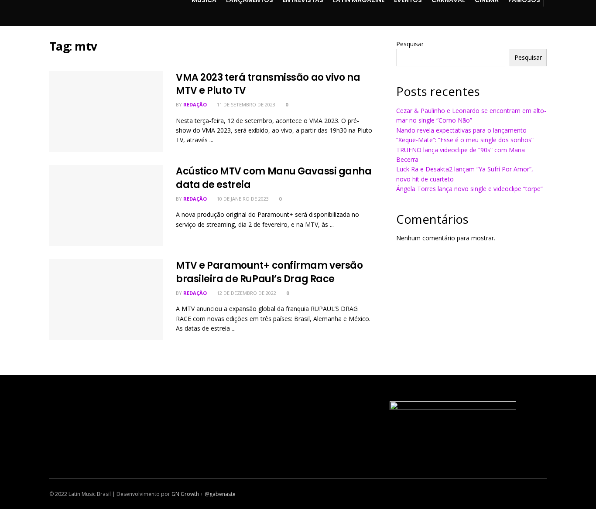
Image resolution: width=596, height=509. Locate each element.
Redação (195, 104)
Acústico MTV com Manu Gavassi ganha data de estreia (274, 177)
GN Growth (185, 494)
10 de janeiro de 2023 (242, 198)
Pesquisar (410, 44)
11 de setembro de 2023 (245, 104)
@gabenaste (220, 494)
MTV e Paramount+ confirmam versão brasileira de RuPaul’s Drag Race (269, 272)
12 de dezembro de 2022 (246, 293)
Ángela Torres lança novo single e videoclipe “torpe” (469, 188)
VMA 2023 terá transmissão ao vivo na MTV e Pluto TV (268, 84)
